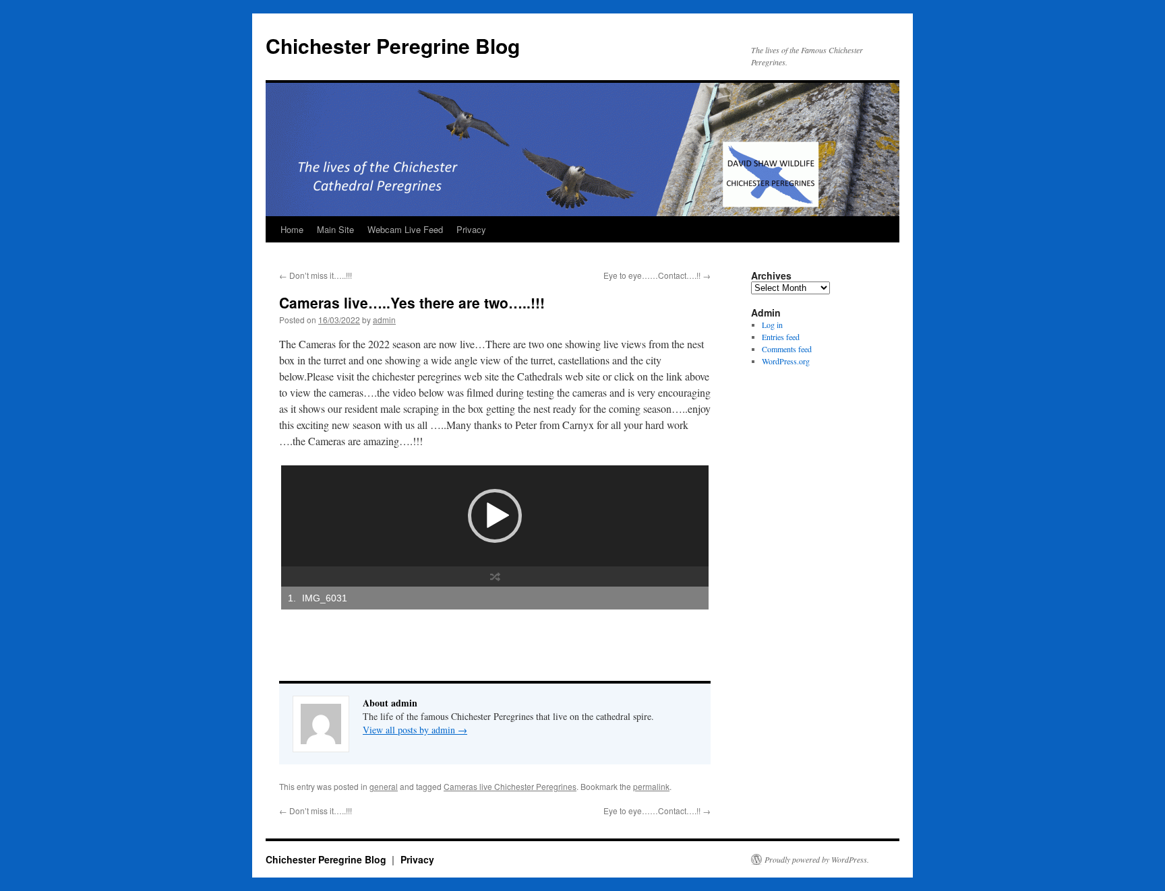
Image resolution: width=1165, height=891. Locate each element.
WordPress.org (786, 361)
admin (384, 319)
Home (291, 229)
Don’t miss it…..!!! (315, 275)
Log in (772, 324)
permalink (651, 786)
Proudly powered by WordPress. (817, 859)
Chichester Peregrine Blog (393, 45)
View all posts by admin (415, 729)
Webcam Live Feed (405, 229)
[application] (495, 515)
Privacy (471, 229)
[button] (495, 516)
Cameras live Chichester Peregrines (510, 786)
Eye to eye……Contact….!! (657, 275)
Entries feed (781, 336)
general (383, 786)
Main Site (335, 229)
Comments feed (787, 348)
